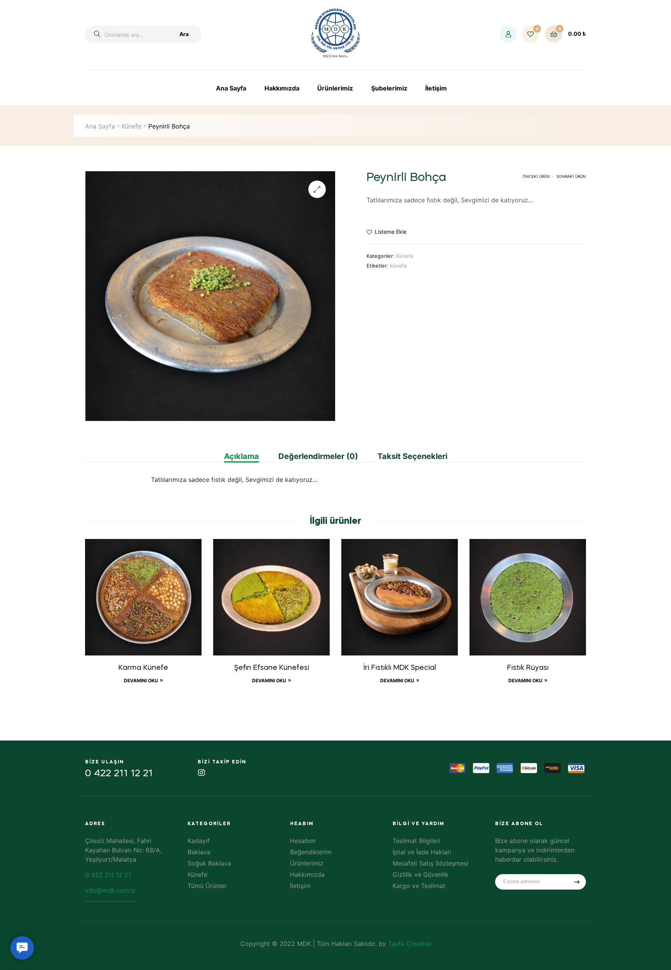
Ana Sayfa (231, 88)
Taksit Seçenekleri (412, 456)
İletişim (436, 88)
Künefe (131, 126)
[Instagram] (201, 773)
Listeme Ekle (391, 231)
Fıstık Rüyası (528, 667)
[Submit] (577, 882)
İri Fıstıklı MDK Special (399, 667)
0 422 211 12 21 (119, 774)
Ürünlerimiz (335, 88)
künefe (398, 265)
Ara (184, 34)
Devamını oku (141, 680)
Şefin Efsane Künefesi (271, 667)
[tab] (246, 456)
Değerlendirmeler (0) (318, 456)
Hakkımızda (281, 88)
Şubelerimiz (389, 88)
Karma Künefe (143, 667)
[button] (317, 189)
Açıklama (241, 456)
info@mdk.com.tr (110, 890)
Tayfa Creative (409, 943)
